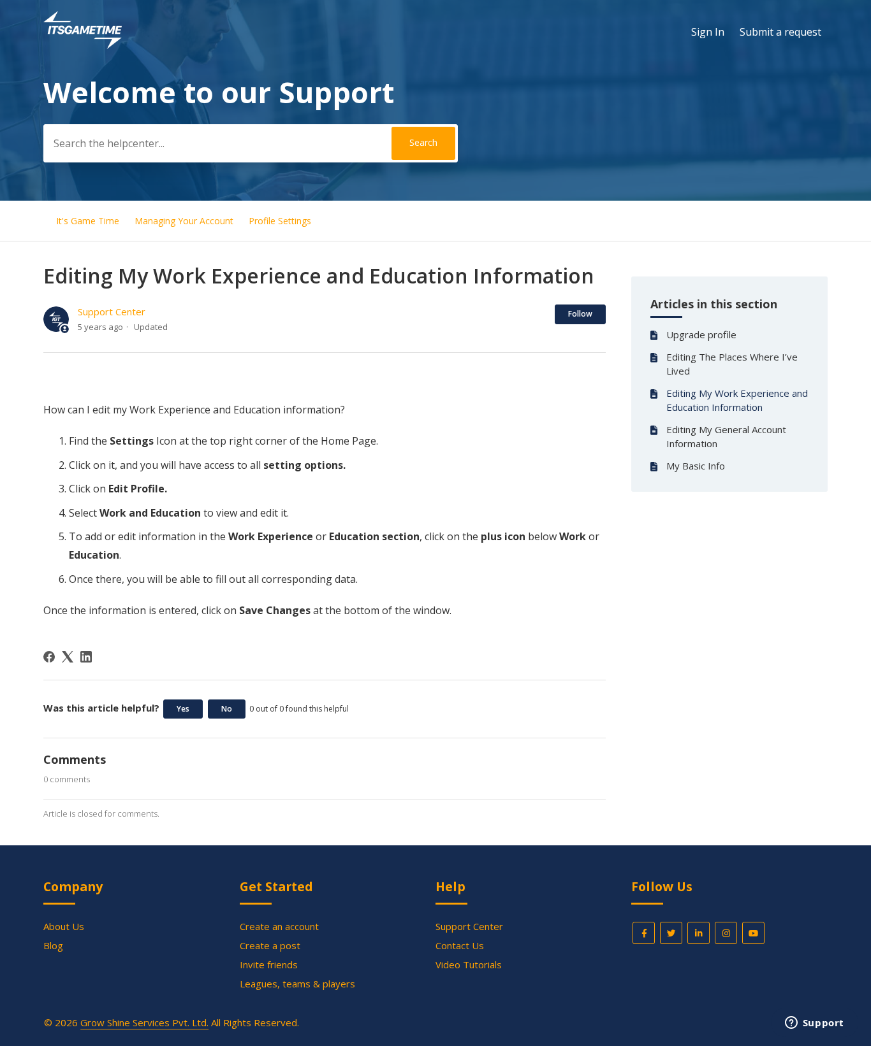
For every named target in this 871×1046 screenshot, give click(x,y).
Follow (580, 313)
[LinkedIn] (86, 657)
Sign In (707, 32)
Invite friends (269, 964)
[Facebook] (49, 657)
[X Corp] (67, 657)
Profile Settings (280, 221)
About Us (63, 926)
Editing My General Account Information (726, 436)
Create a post (270, 945)
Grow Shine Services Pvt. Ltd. (144, 1022)
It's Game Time (87, 221)
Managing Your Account (184, 221)
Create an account (279, 926)
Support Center (111, 311)
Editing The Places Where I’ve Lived (732, 364)
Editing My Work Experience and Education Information (737, 400)
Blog (53, 945)
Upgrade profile (701, 334)
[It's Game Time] (82, 45)
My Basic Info (697, 465)
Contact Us (459, 945)
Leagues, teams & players (297, 983)
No (226, 708)
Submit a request (780, 32)
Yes (183, 708)
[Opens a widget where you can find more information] (814, 1024)
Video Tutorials (468, 964)
